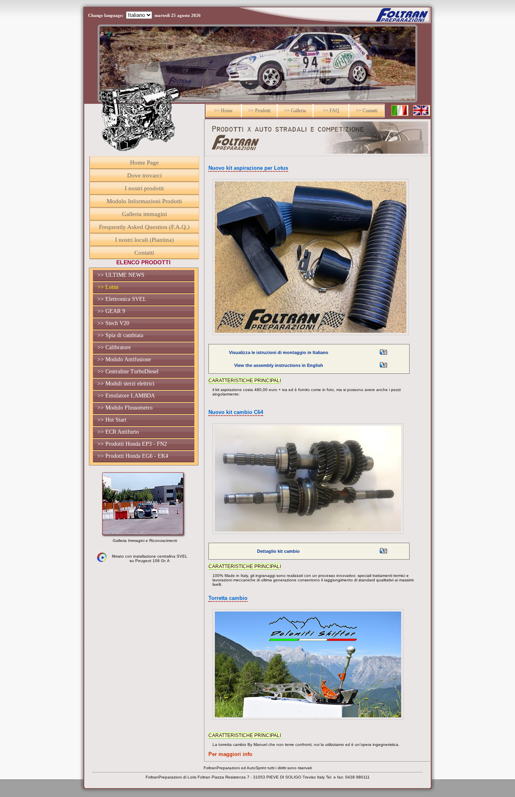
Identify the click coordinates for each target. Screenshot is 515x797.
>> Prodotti (259, 110)
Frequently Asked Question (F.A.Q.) (144, 227)
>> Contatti (366, 110)
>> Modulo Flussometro (124, 408)
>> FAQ (331, 110)
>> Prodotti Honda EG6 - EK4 (132, 456)
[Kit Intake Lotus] (383, 369)
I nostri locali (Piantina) (144, 240)
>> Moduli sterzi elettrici (125, 384)
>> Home (223, 110)
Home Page (144, 162)
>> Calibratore (114, 347)
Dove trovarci (144, 175)
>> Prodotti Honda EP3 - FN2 (132, 444)
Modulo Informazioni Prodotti (144, 201)
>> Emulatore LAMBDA (126, 396)
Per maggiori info (230, 754)
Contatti (144, 252)
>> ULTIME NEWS (120, 275)
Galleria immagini (144, 214)
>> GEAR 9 (111, 311)
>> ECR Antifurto (118, 432)
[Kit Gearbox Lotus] (383, 554)
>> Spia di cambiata (120, 335)
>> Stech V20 (113, 323)
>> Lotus (107, 287)
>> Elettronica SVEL (121, 299)
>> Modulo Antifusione (124, 359)
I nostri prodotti (144, 188)
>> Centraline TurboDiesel (128, 372)
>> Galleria (295, 110)
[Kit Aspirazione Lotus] (383, 356)
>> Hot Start (111, 420)
